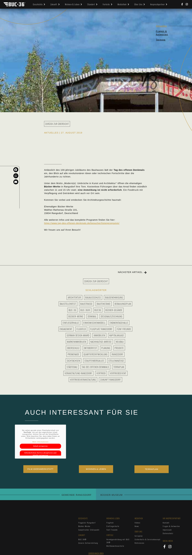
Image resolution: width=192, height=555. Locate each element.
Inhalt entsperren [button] (40, 446)
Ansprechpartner (157, 4)
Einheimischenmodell (94, 322)
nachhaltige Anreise (101, 341)
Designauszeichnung (111, 316)
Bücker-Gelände (113, 310)
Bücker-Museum (111, 495)
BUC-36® (85, 310)
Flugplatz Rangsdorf (101, 329)
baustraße (86, 303)
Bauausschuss (93, 297)
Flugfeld (81, 329)
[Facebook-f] (182, 4)
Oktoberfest (90, 348)
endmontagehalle (119, 322)
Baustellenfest (68, 303)
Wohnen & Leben (72, 4)
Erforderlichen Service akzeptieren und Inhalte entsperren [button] (40, 454)
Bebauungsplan (123, 303)
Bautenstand (103, 303)
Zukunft (53, 4)
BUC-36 (72, 310)
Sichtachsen (73, 360)
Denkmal (92, 316)
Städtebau (72, 367)
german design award (78, 335)
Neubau (120, 341)
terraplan (118, 367)
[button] (15, 169)
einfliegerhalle (71, 322)
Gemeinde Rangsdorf (77, 495)
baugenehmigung (114, 297)
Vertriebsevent (118, 373)
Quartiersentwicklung (96, 354)
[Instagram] (187, 4)
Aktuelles (161, 26)
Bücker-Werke (75, 316)
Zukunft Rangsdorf (110, 379)
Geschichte (38, 4)
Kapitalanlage (116, 335)
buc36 (97, 310)
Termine (160, 39)
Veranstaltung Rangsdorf (78, 373)
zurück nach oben (96, 553)
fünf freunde (124, 329)
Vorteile (106, 4)
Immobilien (99, 335)
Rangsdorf (117, 354)
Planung (105, 348)
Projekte (119, 348)
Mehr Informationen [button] (40, 442)
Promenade (73, 354)
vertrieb (101, 373)
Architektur (74, 297)
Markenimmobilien (76, 341)
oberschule (73, 348)
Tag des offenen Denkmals (95, 367)
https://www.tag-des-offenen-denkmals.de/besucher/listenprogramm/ (81, 223)
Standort (91, 4)
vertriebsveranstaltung (83, 379)
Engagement (66, 329)
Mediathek (122, 4)
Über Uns (138, 4)
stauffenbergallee (94, 360)
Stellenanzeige (116, 360)
